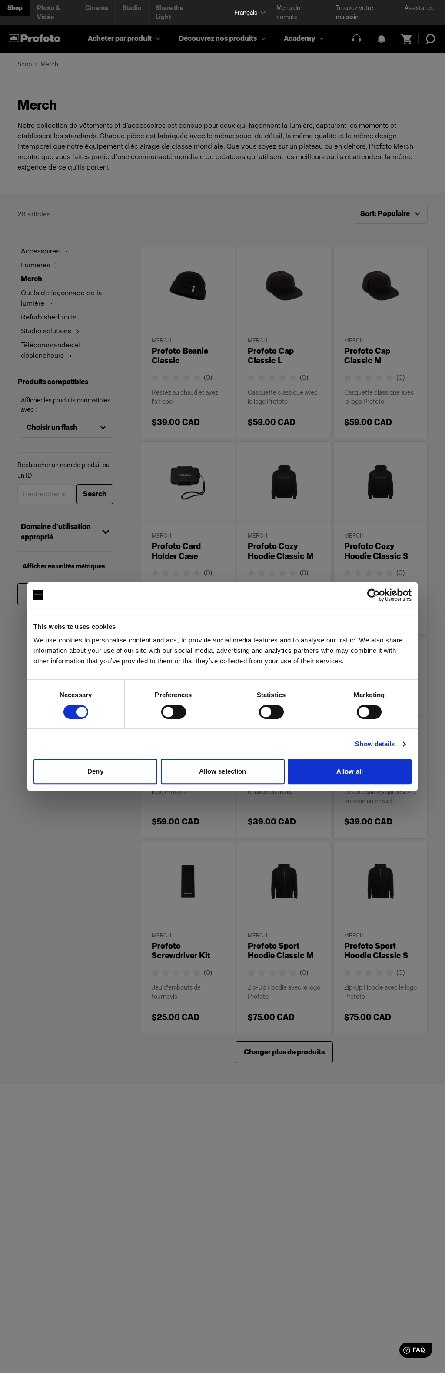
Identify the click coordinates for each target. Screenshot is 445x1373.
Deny (95, 771)
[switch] (173, 712)
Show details (375, 744)
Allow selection (222, 771)
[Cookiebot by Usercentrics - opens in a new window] (373, 595)
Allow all (349, 771)
